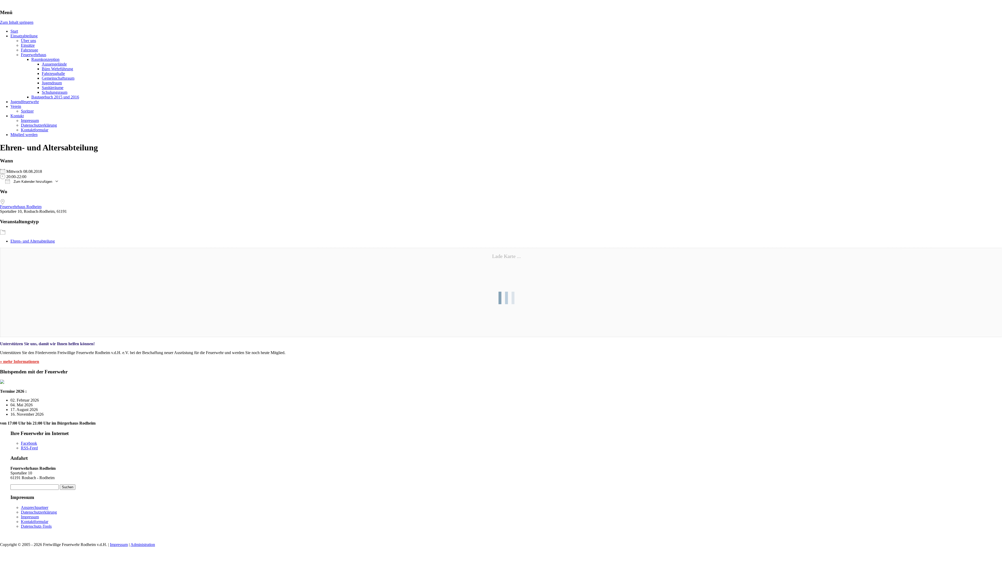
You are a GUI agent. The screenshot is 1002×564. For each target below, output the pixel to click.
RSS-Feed (29, 448)
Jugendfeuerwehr (24, 101)
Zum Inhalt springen (16, 22)
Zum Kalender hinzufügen (32, 182)
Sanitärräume (52, 87)
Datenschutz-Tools (36, 526)
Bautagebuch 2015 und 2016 (55, 97)
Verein (15, 106)
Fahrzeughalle (53, 73)
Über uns (28, 40)
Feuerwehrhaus (33, 54)
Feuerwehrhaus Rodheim (20, 206)
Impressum (30, 120)
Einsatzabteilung (24, 36)
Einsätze (28, 45)
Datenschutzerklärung (39, 125)
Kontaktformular (34, 130)
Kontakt (17, 116)
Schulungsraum (54, 92)
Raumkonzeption (45, 59)
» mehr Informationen (19, 361)
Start (14, 31)
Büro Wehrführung (57, 69)
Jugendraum (52, 83)
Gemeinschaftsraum (58, 78)
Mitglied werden (24, 134)
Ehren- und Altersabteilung (32, 241)
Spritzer (27, 111)
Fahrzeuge (29, 50)
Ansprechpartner (34, 507)
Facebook (29, 443)
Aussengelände (54, 64)
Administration (142, 544)
